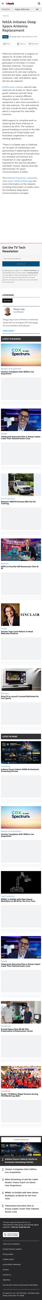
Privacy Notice (33, 273)
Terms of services (30, 270)
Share (8, 44)
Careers (6, 1269)
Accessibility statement (12, 1264)
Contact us (7, 1275)
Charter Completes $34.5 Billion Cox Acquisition (21, 1170)
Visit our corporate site (20, 1227)
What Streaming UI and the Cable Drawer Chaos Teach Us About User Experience (21, 1182)
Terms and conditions (11, 1244)
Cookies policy (8, 1259)
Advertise (6, 1280)
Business (6, 16)
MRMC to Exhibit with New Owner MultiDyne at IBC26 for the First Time (21, 1195)
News (5, 37)
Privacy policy (8, 1254)
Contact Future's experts (12, 1249)
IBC (37, 9)
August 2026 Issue (22, 9)
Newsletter (35, 44)
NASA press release (13, 87)
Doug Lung (16, 36)
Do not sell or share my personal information (20, 1285)
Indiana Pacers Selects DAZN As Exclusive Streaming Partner (21, 1160)
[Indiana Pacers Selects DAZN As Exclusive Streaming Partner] (21, 1154)
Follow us (23, 44)
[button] (2, 3)
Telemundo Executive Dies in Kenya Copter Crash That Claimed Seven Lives (22, 1209)
